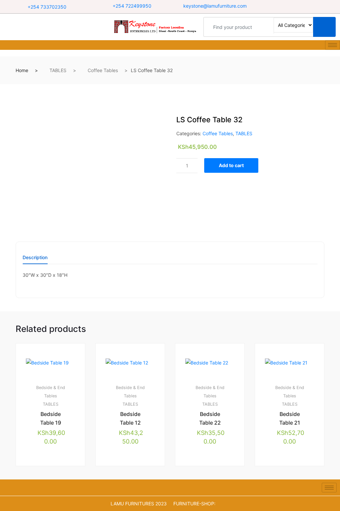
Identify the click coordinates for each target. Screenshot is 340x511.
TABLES (57, 70)
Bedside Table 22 (210, 418)
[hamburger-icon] (332, 45)
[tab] (35, 259)
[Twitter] (295, 7)
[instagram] (310, 7)
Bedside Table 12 (130, 418)
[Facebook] (281, 7)
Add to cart (231, 165)
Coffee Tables (103, 70)
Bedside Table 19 (50, 418)
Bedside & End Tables (50, 391)
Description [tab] (35, 257)
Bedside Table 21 (289, 418)
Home (22, 70)
